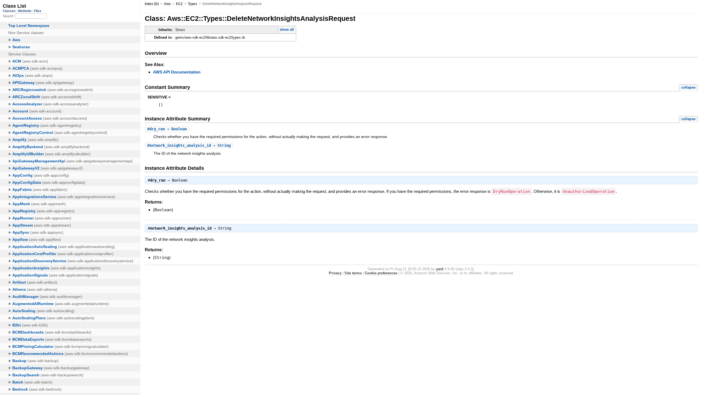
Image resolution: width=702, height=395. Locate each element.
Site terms (353, 273)
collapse (688, 87)
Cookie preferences (381, 273)
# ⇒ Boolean (167, 129)
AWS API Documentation (176, 72)
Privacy (335, 273)
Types (192, 4)
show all (287, 29)
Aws (167, 4)
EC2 (179, 4)
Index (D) (152, 4)
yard (439, 269)
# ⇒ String (189, 145)
